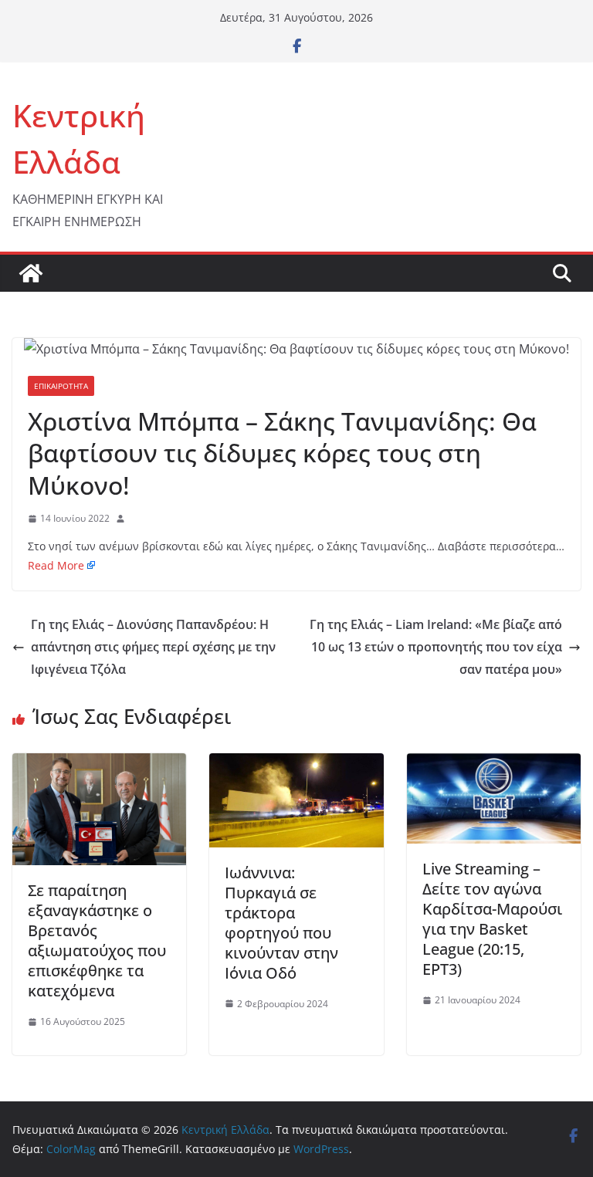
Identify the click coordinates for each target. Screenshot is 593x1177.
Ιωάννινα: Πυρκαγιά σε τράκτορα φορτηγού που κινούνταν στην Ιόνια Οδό (281, 922)
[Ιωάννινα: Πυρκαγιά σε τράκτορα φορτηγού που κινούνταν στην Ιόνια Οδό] (296, 764)
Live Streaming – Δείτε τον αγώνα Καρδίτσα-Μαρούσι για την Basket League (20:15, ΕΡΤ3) (492, 918)
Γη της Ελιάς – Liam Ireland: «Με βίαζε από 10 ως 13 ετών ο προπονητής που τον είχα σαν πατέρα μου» (436, 647)
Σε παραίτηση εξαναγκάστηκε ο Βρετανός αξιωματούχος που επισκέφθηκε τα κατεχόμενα (97, 940)
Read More (56, 565)
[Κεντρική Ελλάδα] (30, 273)
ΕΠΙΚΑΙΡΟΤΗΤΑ (61, 385)
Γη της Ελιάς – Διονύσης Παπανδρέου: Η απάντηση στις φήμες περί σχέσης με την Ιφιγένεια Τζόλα (153, 647)
